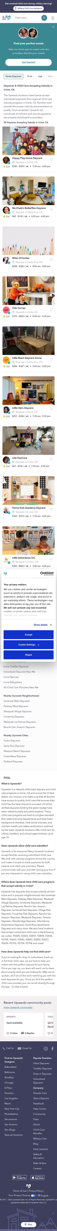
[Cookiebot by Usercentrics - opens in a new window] (41, 574)
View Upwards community (18, 1007)
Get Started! (28, 62)
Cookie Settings (26, 644)
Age (40, 76)
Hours (51, 76)
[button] (51, 159)
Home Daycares (13, 76)
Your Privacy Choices (20, 1195)
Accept (28, 634)
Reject (28, 654)
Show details (41, 624)
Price (29, 76)
